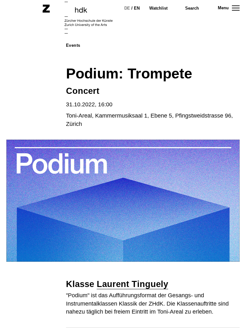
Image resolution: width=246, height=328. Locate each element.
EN (137, 8)
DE (127, 8)
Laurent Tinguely (132, 284)
